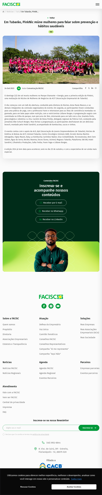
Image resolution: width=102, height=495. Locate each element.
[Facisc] (11, 4)
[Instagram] (51, 306)
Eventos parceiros (89, 373)
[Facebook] (43, 306)
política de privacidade (40, 434)
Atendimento (10, 386)
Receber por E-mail (52, 202)
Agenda (43, 362)
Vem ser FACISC (10, 397)
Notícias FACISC (10, 368)
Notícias (10, 12)
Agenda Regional (47, 373)
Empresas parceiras (89, 368)
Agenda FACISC (46, 368)
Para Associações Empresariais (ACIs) (89, 331)
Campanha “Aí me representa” (54, 349)
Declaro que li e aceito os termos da (27, 434)
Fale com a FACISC (11, 392)
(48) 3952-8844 (53, 442)
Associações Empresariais (15, 339)
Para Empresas (87, 324)
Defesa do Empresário (50, 324)
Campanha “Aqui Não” (50, 354)
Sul (17, 12)
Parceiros (85, 362)
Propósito (7, 329)
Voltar (52, 18)
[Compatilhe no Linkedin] (92, 88)
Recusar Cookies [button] (28, 487)
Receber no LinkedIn (53, 219)
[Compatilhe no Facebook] (85, 88)
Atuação (43, 318)
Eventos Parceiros (47, 378)
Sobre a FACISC (11, 318)
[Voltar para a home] (3, 11)
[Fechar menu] (97, 4)
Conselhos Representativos (52, 344)
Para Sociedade (87, 337)
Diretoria (7, 334)
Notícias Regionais (12, 373)
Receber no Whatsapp (52, 211)
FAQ (4, 412)
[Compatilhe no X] (88, 88)
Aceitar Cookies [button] (74, 487)
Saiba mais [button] (76, 479)
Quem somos (9, 324)
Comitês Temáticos (48, 334)
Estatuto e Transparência (15, 344)
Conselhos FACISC (47, 339)
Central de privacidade (14, 402)
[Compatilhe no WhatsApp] (95, 88)
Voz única (43, 329)
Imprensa (7, 407)
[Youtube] (58, 306)
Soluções (85, 318)
